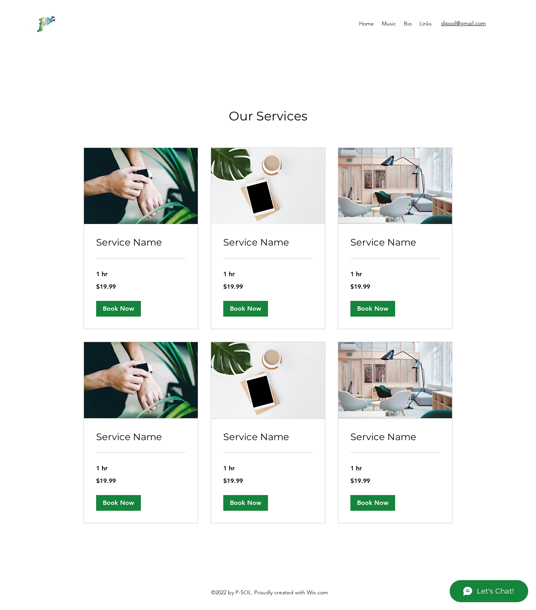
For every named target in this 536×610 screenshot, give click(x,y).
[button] (118, 309)
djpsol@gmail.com (463, 23)
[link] (141, 242)
